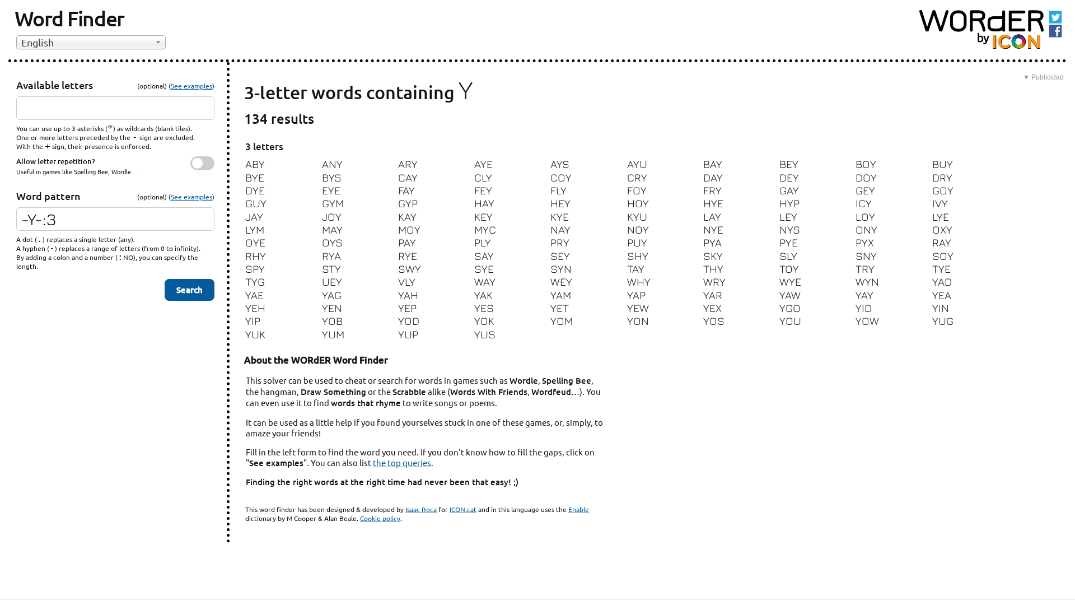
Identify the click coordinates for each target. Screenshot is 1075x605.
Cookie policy (380, 518)
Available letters (54, 84)
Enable (578, 509)
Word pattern (48, 195)
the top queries (402, 462)
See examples (191, 85)
